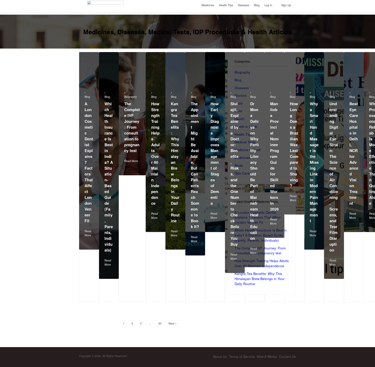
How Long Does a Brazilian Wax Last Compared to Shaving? (294, 144)
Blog (87, 97)
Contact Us (287, 356)
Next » (173, 323)
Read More (88, 233)
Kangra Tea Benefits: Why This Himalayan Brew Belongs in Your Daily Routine (175, 162)
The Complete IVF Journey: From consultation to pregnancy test (132, 127)
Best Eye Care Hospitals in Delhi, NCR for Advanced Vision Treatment (353, 153)
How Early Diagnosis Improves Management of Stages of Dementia (215, 153)
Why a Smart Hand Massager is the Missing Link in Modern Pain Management (314, 162)
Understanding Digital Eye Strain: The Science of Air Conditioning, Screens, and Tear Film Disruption (333, 177)
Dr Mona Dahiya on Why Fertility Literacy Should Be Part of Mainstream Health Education (254, 171)
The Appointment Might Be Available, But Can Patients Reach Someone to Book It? (195, 165)
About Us (220, 356)
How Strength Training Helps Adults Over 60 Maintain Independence (155, 153)
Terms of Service (242, 356)
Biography (130, 97)
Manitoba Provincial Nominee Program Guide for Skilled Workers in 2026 (274, 156)
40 (160, 323)
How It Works (267, 356)
